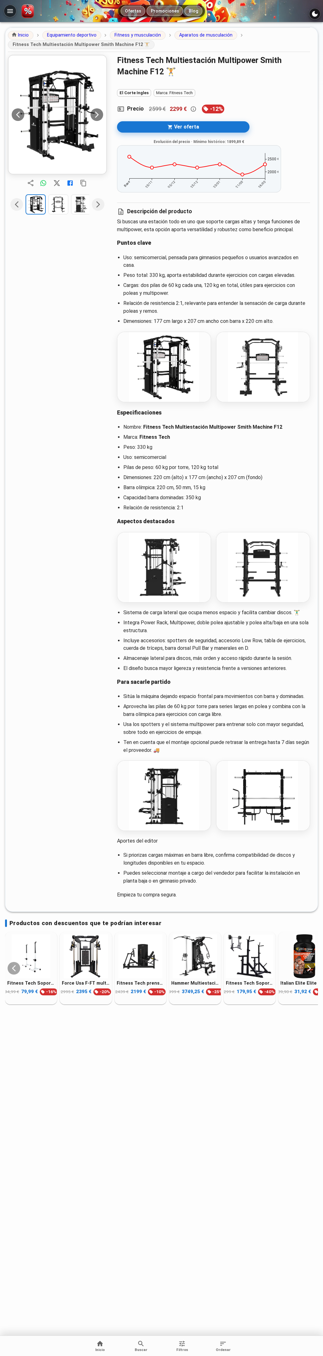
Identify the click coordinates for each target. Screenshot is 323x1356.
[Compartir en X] (57, 183)
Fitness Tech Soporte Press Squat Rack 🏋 (31, 983)
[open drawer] (10, 11)
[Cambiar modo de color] (314, 14)
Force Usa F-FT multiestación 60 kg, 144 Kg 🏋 (85, 983)
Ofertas (133, 11)
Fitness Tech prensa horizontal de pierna (140, 983)
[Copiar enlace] (83, 183)
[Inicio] (29, 11)
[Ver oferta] (57, 115)
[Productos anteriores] (14, 968)
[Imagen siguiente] (97, 114)
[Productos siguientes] (309, 968)
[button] (20, 35)
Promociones (165, 11)
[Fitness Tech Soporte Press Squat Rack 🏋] (31, 956)
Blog (193, 11)
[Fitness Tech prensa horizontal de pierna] (140, 956)
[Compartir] (30, 183)
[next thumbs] (98, 204)
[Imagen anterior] (18, 114)
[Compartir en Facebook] (70, 183)
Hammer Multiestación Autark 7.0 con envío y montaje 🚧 (195, 983)
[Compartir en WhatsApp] (43, 183)
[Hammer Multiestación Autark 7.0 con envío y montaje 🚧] (195, 956)
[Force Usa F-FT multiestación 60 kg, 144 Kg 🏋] (85, 956)
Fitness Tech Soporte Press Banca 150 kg (249, 983)
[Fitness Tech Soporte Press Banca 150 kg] (249, 956)
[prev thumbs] (16, 204)
